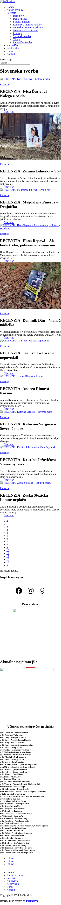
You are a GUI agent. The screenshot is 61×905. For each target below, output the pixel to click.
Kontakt (11, 54)
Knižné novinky (15, 9)
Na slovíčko (13, 48)
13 (8, 559)
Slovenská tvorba (22, 36)
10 (8, 550)
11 (8, 553)
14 (8, 562)
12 (8, 556)
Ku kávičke (12, 45)
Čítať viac (9, 111)
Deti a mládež (20, 18)
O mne (10, 51)
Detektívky (18, 15)
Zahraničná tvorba (22, 42)
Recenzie (11, 12)
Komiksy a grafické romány (27, 24)
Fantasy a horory (21, 21)
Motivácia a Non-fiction (25, 30)
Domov (10, 7)
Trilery (16, 39)
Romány (17, 33)
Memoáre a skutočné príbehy (28, 27)
